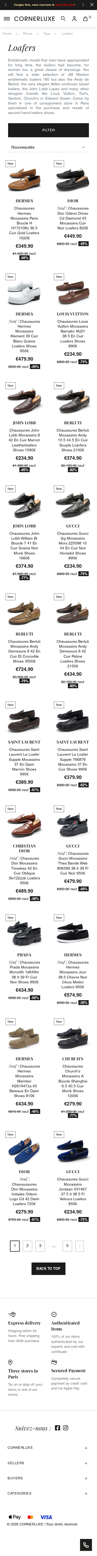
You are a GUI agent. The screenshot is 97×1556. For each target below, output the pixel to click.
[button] (63, 18)
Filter (48, 130)
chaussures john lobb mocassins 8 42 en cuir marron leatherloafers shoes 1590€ (24, 440)
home (7, 33)
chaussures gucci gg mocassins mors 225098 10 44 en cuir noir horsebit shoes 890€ (72, 545)
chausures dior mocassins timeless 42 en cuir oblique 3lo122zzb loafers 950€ (24, 870)
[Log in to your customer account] (74, 18)
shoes (27, 33)
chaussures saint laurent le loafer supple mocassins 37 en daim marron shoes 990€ (24, 761)
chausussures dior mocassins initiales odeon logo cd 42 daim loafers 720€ (24, 1191)
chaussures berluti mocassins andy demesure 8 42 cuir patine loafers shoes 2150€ (73, 653)
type (46, 33)
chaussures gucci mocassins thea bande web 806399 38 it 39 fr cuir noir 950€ (73, 863)
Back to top (48, 1268)
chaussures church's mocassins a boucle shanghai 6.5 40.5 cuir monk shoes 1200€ (72, 1081)
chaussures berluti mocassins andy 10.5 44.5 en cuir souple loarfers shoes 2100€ (73, 440)
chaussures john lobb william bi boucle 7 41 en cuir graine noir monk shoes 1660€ (24, 545)
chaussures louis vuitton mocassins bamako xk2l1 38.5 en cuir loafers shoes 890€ (72, 333)
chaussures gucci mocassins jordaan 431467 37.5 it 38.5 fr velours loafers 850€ (72, 1191)
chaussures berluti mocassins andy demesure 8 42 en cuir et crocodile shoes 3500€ (24, 651)
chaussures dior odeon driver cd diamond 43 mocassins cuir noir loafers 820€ (73, 218)
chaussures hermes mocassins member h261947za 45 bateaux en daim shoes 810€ (24, 1081)
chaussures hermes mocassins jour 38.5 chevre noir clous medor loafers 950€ (73, 974)
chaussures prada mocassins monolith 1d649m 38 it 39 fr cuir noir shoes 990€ (24, 972)
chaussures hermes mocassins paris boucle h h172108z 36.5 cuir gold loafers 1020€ (24, 223)
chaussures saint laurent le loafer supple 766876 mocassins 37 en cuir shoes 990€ (72, 759)
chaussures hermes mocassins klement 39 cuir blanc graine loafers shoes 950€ (24, 336)
